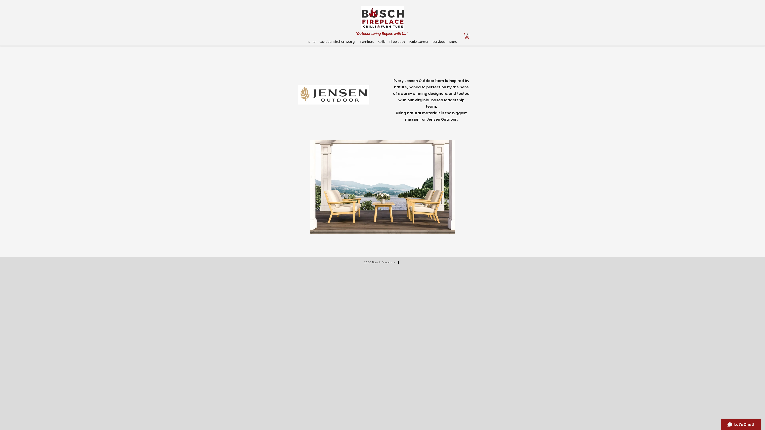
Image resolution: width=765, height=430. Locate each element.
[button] (419, 42)
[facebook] (398, 262)
